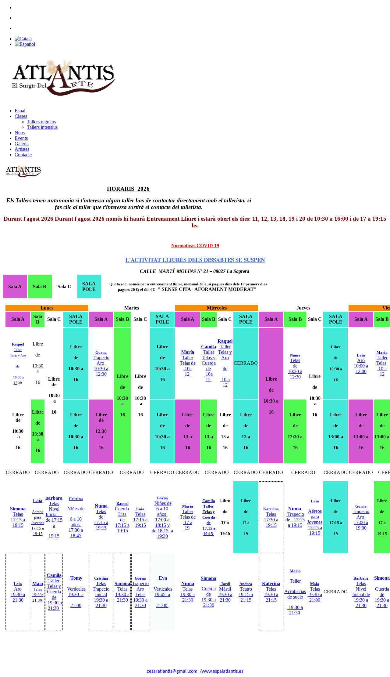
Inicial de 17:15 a (54, 520)
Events (21, 138)
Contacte (23, 154)
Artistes (22, 149)
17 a (187, 522)
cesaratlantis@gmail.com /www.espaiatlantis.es (195, 671)
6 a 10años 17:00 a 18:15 (162, 517)
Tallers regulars (41, 121)
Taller (187, 509)
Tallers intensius (42, 127)
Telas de (188, 517)
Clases (21, 116)
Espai (20, 110)
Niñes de (163, 503)
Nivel (54, 509)
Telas (54, 503)
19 (188, 527)
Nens (20, 132)
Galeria (22, 143)
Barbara (360, 578)
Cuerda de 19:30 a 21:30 (208, 597)
